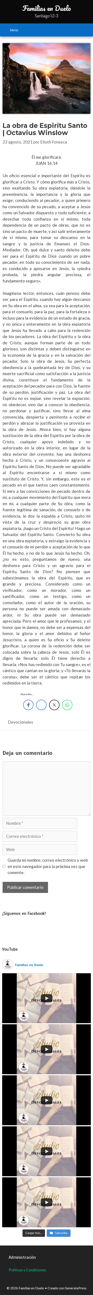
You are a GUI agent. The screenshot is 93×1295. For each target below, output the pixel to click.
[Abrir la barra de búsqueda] (85, 29)
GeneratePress (76, 1288)
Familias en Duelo (46, 8)
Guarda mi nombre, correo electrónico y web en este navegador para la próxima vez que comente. (48, 866)
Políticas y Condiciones (27, 1270)
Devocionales (20, 721)
